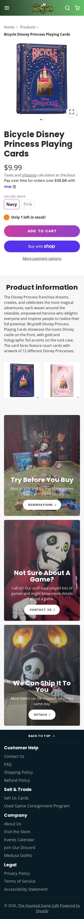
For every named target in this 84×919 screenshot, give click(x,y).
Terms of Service (19, 881)
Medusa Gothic (18, 855)
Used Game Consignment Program (37, 805)
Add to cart (42, 231)
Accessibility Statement (25, 889)
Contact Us (14, 756)
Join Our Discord (19, 847)
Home (9, 27)
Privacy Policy (17, 873)
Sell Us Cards (16, 798)
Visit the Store (17, 831)
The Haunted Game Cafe (38, 905)
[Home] (42, 8)
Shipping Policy (18, 772)
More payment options (42, 258)
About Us (12, 823)
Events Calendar (19, 839)
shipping (29, 175)
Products (28, 27)
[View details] (42, 465)
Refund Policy (17, 780)
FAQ (8, 764)
